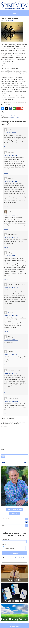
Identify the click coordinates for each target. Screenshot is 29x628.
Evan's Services (14, 513)
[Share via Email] (14, 108)
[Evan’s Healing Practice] (14, 612)
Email (2, 449)
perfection (16, 117)
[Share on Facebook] (10, 108)
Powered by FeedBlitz (20, 557)
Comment (4, 426)
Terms (13, 560)
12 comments (11, 20)
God (12, 116)
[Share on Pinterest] (18, 108)
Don (9, 312)
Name (3, 443)
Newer (24, 462)
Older (4, 462)
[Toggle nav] (14, 13)
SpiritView (16, 625)
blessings (10, 117)
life (14, 116)
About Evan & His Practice (14, 509)
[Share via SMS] (2, 108)
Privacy (17, 560)
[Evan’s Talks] (14, 573)
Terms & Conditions (14, 626)
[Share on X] (6, 108)
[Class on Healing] (14, 593)
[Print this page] (21, 108)
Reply (6, 147)
